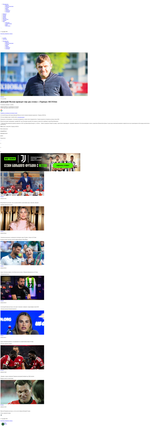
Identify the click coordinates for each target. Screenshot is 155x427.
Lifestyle (4, 20)
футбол (1, 135)
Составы (7, 7)
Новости (7, 5)
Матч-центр (7, 25)
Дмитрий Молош (3, 131)
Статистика (7, 10)
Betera (6, 24)
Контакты (5, 39)
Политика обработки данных (6, 33)
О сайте (4, 37)
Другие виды (5, 19)
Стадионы (7, 11)
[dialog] (3, 424)
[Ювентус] (40, 170)
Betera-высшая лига (4, 128)
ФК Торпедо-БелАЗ (3, 133)
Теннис (4, 17)
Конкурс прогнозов (9, 6)
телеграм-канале (21, 117)
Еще (4, 21)
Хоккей (4, 16)
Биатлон (4, 18)
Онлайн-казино (8, 23)
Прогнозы (7, 22)
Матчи (6, 8)
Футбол (4, 14)
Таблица (7, 9)
